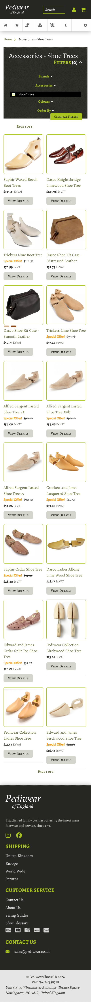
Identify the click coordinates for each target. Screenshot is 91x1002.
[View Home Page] (5, 25)
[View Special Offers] (65, 25)
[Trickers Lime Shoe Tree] (66, 305)
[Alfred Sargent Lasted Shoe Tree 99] (23, 462)
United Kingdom (19, 855)
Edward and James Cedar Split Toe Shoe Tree (21, 650)
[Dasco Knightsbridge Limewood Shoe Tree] (66, 154)
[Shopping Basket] (81, 8)
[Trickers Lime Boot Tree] (23, 229)
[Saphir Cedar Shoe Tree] (23, 544)
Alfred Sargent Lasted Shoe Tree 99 (21, 490)
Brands (16, 25)
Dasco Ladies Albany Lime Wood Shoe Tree (64, 572)
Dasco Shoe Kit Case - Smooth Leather (21, 333)
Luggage (54, 25)
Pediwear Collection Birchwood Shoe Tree (64, 648)
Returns (12, 878)
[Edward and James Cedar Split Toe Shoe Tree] (23, 619)
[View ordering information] (27, 930)
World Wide (15, 871)
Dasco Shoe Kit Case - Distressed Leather (64, 258)
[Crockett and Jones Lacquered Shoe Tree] (66, 462)
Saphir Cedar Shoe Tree (23, 569)
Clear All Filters (66, 116)
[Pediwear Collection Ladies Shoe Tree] (23, 707)
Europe (12, 863)
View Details (18, 200)
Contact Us (14, 899)
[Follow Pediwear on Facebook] (21, 836)
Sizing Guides (17, 915)
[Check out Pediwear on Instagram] (10, 836)
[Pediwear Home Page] (17, 9)
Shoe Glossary (17, 923)
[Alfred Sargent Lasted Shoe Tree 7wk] (66, 381)
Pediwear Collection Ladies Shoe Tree (20, 735)
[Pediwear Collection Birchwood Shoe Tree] (66, 619)
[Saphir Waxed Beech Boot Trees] (23, 154)
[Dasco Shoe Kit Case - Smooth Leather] (23, 305)
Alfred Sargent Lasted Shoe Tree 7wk (64, 409)
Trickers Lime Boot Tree (23, 255)
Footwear (29, 25)
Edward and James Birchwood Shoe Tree (64, 735)
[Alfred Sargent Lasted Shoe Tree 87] (23, 381)
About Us (13, 907)
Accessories (41, 25)
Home (8, 39)
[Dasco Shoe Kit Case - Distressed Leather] (66, 229)
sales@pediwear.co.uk (31, 951)
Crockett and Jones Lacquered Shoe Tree (63, 490)
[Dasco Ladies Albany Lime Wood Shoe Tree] (66, 544)
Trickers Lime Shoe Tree (66, 330)
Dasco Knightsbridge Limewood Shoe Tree (63, 182)
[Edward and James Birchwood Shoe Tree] (66, 707)
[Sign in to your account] (71, 8)
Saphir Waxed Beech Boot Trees (21, 182)
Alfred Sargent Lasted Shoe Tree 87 (21, 409)
